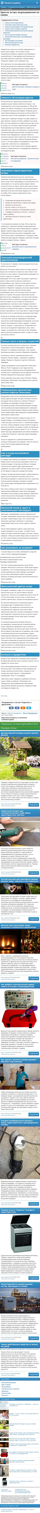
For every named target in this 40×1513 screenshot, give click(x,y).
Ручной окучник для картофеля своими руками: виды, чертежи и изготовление (19, 880)
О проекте (4, 1489)
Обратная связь (6, 1491)
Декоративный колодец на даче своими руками (19, 734)
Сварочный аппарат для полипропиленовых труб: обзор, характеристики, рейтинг (16, 813)
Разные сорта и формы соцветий (16, 29)
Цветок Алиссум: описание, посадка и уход (25, 88)
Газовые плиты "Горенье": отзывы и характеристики (17, 1211)
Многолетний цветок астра (14, 43)
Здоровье (4, 1391)
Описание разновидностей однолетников (19, 27)
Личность (4, 1395)
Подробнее (33, 805)
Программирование (8, 1382)
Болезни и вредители (12, 45)
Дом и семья (6, 1385)
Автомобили (6, 1387)
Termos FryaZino (12, 3)
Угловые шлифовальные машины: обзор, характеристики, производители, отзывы (19, 1122)
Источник (4, 696)
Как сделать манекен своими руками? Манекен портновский (18, 1060)
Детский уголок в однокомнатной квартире (24, 248)
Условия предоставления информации (14, 1509)
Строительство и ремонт (8, 806)
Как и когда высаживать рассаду (16, 35)
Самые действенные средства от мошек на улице (19, 1345)
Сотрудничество (20, 1489)
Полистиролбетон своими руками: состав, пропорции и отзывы (17, 1285)
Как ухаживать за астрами (14, 41)
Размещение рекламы (22, 1491)
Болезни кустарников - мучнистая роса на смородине (25, 160)
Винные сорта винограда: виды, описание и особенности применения (18, 926)
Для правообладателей (22, 1492)
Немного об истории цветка (14, 23)
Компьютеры (6, 1393)
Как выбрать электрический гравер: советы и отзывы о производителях (17, 985)
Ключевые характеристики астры (16, 25)
